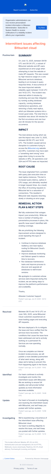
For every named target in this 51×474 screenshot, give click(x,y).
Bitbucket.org (33, 148)
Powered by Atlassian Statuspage (36, 458)
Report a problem (20, 10)
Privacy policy (19, 468)
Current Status (8, 458)
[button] (34, 9)
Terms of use (32, 468)
